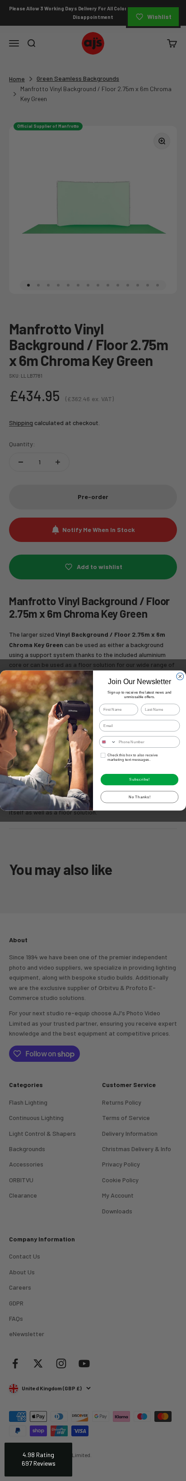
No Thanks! (140, 797)
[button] (38, 1459)
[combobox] (107, 741)
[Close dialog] (180, 676)
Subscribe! (139, 780)
